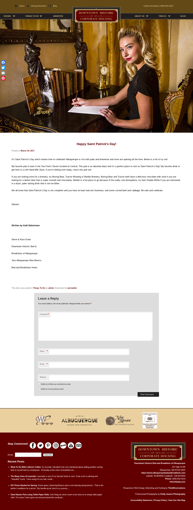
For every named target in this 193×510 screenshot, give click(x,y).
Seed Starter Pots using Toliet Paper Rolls (30, 494)
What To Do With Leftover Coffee (26, 467)
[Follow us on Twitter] (40, 445)
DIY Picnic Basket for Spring (24, 485)
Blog (55, 6)
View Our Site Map (176, 500)
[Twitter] (3, 67)
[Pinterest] (3, 78)
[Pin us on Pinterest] (48, 445)
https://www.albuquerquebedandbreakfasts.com (163, 473)
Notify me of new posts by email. (52, 389)
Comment (44, 314)
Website (43, 377)
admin (51, 288)
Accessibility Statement (141, 500)
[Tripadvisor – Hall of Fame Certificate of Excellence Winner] (150, 420)
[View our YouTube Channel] (71, 445)
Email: (11, 455)
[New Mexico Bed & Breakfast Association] (120, 420)
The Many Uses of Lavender (23, 476)
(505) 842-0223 (166, 6)
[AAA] (44, 420)
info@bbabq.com (177, 482)
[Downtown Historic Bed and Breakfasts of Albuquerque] (96, 15)
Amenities (58, 16)
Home (22, 6)
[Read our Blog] (63, 445)
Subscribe (48, 455)
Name (44, 351)
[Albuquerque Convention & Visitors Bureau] (79, 420)
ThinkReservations (176, 488)
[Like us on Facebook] (33, 445)
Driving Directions (38, 6)
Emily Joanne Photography (172, 494)
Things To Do (39, 288)
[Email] (3, 73)
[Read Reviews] (78, 445)
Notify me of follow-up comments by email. (56, 384)
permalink (72, 288)
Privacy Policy (160, 500)
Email (44, 364)
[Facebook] (3, 62)
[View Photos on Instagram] (56, 445)
